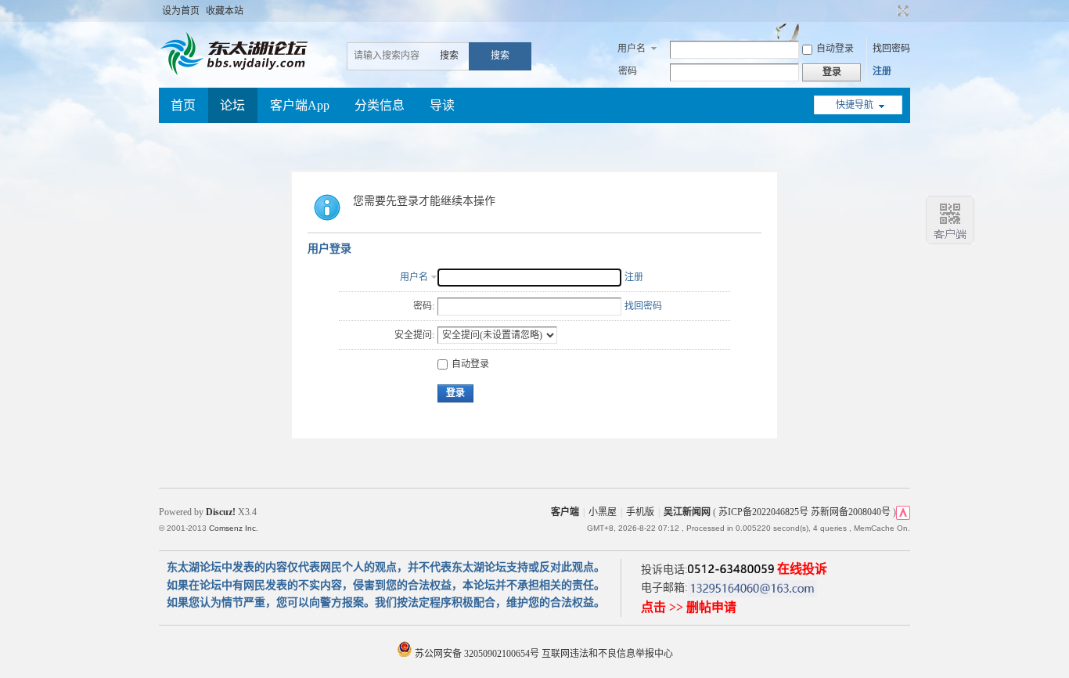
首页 (183, 105)
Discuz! (221, 512)
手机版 (640, 512)
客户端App (299, 105)
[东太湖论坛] (237, 73)
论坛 (232, 105)
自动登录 (835, 48)
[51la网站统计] (903, 512)
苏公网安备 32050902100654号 (477, 653)
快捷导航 (854, 104)
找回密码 (891, 48)
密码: (423, 306)
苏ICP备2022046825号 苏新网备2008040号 (804, 512)
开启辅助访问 (888, 11)
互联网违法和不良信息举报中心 (607, 653)
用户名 (631, 48)
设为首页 (181, 10)
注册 (882, 71)
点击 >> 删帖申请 (688, 607)
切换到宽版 (901, 11)
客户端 (565, 512)
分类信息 (380, 105)
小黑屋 (602, 512)
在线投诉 (802, 568)
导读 (442, 105)
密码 (627, 71)
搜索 (449, 55)
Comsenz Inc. (233, 528)
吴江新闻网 (687, 512)
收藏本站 (224, 10)
